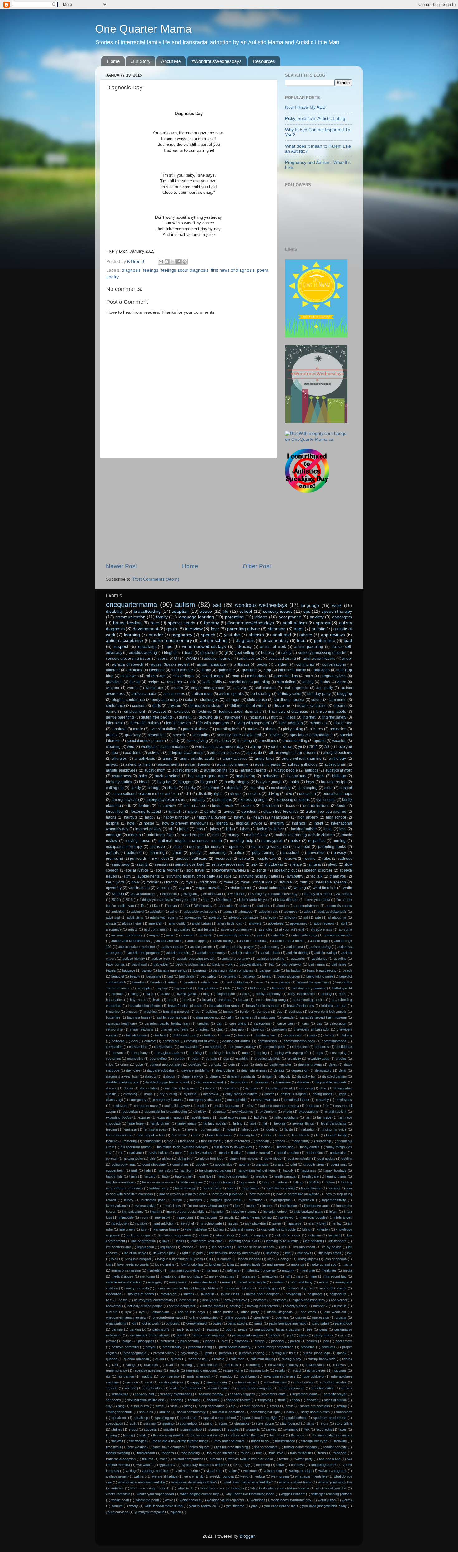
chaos (172, 788)
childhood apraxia (289, 699)
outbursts (173, 1323)
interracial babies (144, 723)
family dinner (160, 1123)
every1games (242, 1111)
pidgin (127, 1341)
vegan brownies (209, 888)
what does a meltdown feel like (141, 1482)
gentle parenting (120, 717)
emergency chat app (205, 1100)
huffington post (153, 1200)
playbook (241, 1341)
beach (347, 970)
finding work (222, 805)
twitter (283, 1459)
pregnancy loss (333, 676)
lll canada (224, 1259)
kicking (218, 1229)
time (135, 882)
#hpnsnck (169, 894)
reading (186, 1365)
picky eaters (323, 1335)
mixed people (213, 676)
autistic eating (324, 953)
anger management (208, 688)
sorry (290, 1412)
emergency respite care (165, 799)
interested (285, 1217)
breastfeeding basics (308, 1000)
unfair (280, 1465)
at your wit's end (291, 929)
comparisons (164, 1047)
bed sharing (260, 694)
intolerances (343, 1217)
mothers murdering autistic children (305, 835)
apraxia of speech (128, 664)
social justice (137, 870)
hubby (128, 1200)
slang (188, 1406)
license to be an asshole (256, 1247)
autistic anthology (302, 764)
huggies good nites (225, 1200)
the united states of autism (332, 1435)
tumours (216, 1459)
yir (300, 747)
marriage (113, 835)
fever (177, 1129)
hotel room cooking (280, 1188)
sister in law (140, 1406)
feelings (150, 270)
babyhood (139, 964)
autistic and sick (178, 953)
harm (133, 1176)
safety (286, 652)
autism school (213, 640)
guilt (134, 1170)
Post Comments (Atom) (156, 579)
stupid (133, 1429)
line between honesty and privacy (234, 1253)
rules (326, 858)
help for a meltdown (121, 1182)
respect (121, 646)
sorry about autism (315, 1412)
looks (327, 829)
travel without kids (256, 882)
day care (133, 1070)
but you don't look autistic (327, 1011)
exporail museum (170, 1117)
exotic (287, 1111)
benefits (138, 982)
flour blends (301, 1135)
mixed (226, 1282)
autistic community (211, 953)
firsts (196, 1135)
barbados (293, 970)
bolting (327, 994)
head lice (204, 1176)
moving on (169, 1294)
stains (223, 1423)
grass (279, 1164)
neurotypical (271, 841)
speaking (147, 646)
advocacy (244, 647)
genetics (248, 811)
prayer (150, 1347)
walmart (140, 1476)
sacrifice (131, 1382)
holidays (257, 717)
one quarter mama (205, 847)
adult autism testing (319, 658)
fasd (253, 1123)
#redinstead (212, 894)
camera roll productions (258, 1017)
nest (109, 1300)
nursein (111, 1312)
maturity (288, 1270)
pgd (290, 1335)
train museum (300, 1453)
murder (156, 634)
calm (229, 1017)
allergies (119, 758)
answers (255, 923)
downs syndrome (312, 705)
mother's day (257, 835)
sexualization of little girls (145, 1400)
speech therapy (337, 611)
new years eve (236, 1300)
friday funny (301, 1141)
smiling (341, 1406)
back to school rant (191, 964)
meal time (308, 1270)
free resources (238, 1141)
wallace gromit (116, 1476)
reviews (290, 858)
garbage (135, 1152)
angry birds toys (229, 923)
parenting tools (227, 729)
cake (189, 699)
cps (226, 1058)
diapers (215, 1076)
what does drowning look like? (194, 1482)
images (267, 1205)
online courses (236, 1317)
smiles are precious (315, 1406)
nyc (128, 1312)
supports (253, 1429)
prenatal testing (200, 1347)
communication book (299, 1041)
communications (334, 1041)
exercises (182, 711)
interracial (114, 723)
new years (210, 1300)
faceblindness (201, 1117)
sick (192, 682)
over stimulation (163, 729)
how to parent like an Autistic (297, 1194)
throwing (340, 1441)
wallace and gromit (332, 1471)
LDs (155, 905)
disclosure (209, 652)
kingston (323, 1229)
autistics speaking (270, 958)
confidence (344, 1047)
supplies (234, 1429)
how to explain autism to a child (182, 1194)
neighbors (315, 1294)
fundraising (285, 1147)
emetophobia (236, 1100)
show (296, 1400)
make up (297, 1264)
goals (171, 628)
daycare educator (160, 1070)
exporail (144, 1117)
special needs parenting (249, 682)
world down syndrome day (291, 1500)
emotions (134, 670)
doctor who (148, 1088)
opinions (236, 847)
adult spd (113, 917)
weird (244, 1476)
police (239, 852)
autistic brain (335, 764)
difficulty (285, 1076)
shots (281, 1400)
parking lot (138, 1329)
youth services (117, 1512)
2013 (129, 900)
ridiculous (339, 1370)
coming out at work (201, 1041)
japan (184, 829)
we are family (193, 1476)
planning (157, 852)
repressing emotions (201, 1370)
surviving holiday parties (259, 876)
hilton (266, 1182)
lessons (187, 1247)
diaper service (192, 1076)
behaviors (271, 776)
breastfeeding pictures (185, 1005)
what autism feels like (311, 1476)
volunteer (250, 1471)
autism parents (201, 947)
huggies (196, 1200)
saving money (217, 1382)
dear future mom (254, 1070)
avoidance (319, 958)
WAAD (191, 658)
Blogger (247, 1536)
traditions (208, 882)
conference (115, 705)
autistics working (143, 652)
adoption (180, 611)
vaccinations (139, 888)
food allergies (183, 670)
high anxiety (307, 817)
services (276, 735)
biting (134, 994)
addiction (156, 911)
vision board (240, 888)
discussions (239, 1082)
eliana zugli (114, 1100)
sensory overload (190, 864)
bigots (319, 776)
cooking (196, 1053)
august (154, 935)
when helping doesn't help (199, 1494)
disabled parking (334, 1076)
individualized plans (308, 1211)
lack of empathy (254, 1235)
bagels (111, 970)
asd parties (182, 929)
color (328, 788)
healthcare (280, 817)
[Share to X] (172, 262)
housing (334, 1188)
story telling (343, 1423)
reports (174, 1370)
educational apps (337, 794)
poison (295, 1341)
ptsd (208, 1353)
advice (305, 634)
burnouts (263, 1011)
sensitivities (120, 1394)
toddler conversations (300, 1447)
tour (259, 1453)
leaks (180, 1241)
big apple (143, 988)
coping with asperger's (291, 1053)
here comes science (157, 1182)
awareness (121, 776)
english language (226, 1105)
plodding (277, 1341)
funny (206, 670)
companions (138, 1047)
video (341, 682)
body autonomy (165, 699)
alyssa (111, 923)
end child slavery (177, 1105)
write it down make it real (164, 1506)
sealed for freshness (185, 1388)
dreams (339, 705)
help (267, 670)
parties (252, 729)
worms (347, 1500)
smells (274, 1406)
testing (128, 1435)
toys (189, 882)
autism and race (168, 941)
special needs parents (145, 741)
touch (245, 1453)
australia (206, 935)
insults (229, 1217)
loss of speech (336, 1259)
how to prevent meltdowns (185, 823)
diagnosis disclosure (206, 705)
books (262, 664)
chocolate (234, 788)
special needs (181, 623)
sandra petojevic (171, 1382)
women (118, 894)
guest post (339, 1164)
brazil (172, 1000)
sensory (161, 864)
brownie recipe (333, 782)
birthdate (278, 988)
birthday (339, 776)
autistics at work (338, 770)
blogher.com (226, 994)
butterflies (113, 1017)
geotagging (338, 1152)
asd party (324, 688)
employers (119, 1105)
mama (347, 1264)
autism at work (273, 647)
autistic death (270, 953)
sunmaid (214, 1429)
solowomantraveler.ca (230, 870)
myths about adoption (262, 1294)
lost (108, 1264)
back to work (222, 964)
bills (228, 988)
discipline (282, 705)
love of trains (164, 1264)
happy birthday (176, 817)
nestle (123, 1300)
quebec (111, 1359)
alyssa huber (132, 923)
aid (305, 917)
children (282, 664)
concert (346, 788)
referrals (231, 1365)
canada (287, 1017)
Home (113, 61)
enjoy (250, 1105)
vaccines (164, 888)
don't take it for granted (180, 1088)
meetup (134, 835)
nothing (235, 1306)
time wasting (137, 1447)
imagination (288, 1205)
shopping (264, 1400)
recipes (154, 682)
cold (134, 1041)
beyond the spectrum (313, 982)
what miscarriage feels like (150, 1488)
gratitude (249, 670)
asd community (155, 929)
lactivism (314, 1235)
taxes (342, 1429)
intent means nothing (256, 1217)
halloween (234, 717)
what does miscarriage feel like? (248, 1482)
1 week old (235, 894)
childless (208, 1035)
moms (323, 1282)
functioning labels (331, 711)
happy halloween (212, 817)
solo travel (195, 870)
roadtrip (146, 1376)
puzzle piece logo (316, 1353)
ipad (348, 640)
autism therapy (267, 764)
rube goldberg (313, 1376)
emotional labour (296, 1100)
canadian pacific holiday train (167, 1023)
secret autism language (254, 1388)
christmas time (266, 1035)
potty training (263, 852)
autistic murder (184, 770)
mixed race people (252, 1282)
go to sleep (273, 1158)
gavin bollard (158, 1152)
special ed (188, 1418)
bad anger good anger (208, 776)
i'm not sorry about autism (208, 1205)
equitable (312, 1105)
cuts (245, 1064)
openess (282, 1317)
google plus (223, 1164)
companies (114, 1047)
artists (132, 929)
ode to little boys (191, 1312)
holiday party (159, 1188)
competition (213, 1047)
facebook (157, 670)
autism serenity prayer (236, 947)
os (134, 1323)
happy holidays (334, 1170)
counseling (135, 1058)
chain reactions (142, 1029)
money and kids (136, 1288)
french (280, 1141)
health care (310, 1176)
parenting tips (286, 676)
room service (170, 1376)
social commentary (191, 1412)
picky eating (293, 729)
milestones (270, 1276)
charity (190, 788)
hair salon (165, 1170)
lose (270, 1259)
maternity (232, 1270)
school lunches (275, 1382)
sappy (195, 1382)
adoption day (268, 911)
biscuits (117, 994)
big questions (208, 988)
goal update (326, 1158)
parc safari (320, 1323)
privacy (340, 852)
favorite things (303, 1123)
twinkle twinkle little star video (250, 1459)
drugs (148, 1094)
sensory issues (278, 611)
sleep (332, 864)
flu (317, 1135)
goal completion (299, 1158)
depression (299, 1070)
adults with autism (164, 917)
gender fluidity (229, 1152)
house (149, 823)
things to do (260, 1441)
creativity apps (318, 1058)
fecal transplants (333, 1123)
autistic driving (297, 953)
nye (142, 1312)
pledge (260, 1341)
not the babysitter (182, 1306)
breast (243, 1000)
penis (323, 1329)
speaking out (285, 870)
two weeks (144, 1465)
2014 (313, 747)
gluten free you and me (326, 811)
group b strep (313, 1164)
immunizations (133, 1211)
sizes (159, 1406)
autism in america (252, 941)
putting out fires (284, 1353)
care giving (237, 1023)
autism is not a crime (287, 941)
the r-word (277, 1435)
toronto (172, 882)
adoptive (290, 911)
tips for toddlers (266, 1447)
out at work (150, 1323)
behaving (229, 976)
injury (144, 1217)
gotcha (244, 1164)
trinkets (147, 1459)
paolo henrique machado (287, 1323)
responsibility (259, 1370)
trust (163, 1459)
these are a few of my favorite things (180, 1441)
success (150, 1429)
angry (167, 758)
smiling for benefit (119, 1412)
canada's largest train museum (323, 1017)
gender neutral (258, 1152)
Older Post (257, 566)
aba (115, 752)
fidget (231, 1129)
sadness (345, 858)
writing (255, 747)
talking (308, 682)
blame (165, 994)
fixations (248, 805)
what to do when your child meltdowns (279, 1488)
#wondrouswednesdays (250, 623)
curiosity (215, 1064)
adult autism (295, 623)
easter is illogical (293, 1094)
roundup (226, 1376)
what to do (185, 1488)
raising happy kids (322, 1359)
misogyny (155, 1282)
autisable (278, 935)
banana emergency (172, 970)
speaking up (164, 1418)
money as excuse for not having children (186, 1288)
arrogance (114, 929)
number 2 (320, 1306)
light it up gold (192, 1253)
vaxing (131, 1471)
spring (207, 1423)
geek (179, 1152)
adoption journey (218, 658)
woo (130, 747)
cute (231, 1064)
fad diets (260, 1117)
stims (310, 1423)
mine (313, 1276)
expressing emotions (292, 799)
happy (150, 817)
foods (341, 805)
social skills (212, 682)
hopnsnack (251, 1188)
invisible (141, 1223)
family (162, 617)
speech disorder (318, 870)
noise (295, 841)
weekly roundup (222, 1476)
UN (185, 905)
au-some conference (127, 935)
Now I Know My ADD (305, 107)
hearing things (336, 1176)
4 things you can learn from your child (168, 900)
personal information (247, 1335)
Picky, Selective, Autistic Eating (315, 118)
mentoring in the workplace (182, 1276)
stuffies (116, 1429)
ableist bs (263, 905)
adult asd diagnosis (332, 911)
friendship (323, 1141)
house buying (311, 1188)
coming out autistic (236, 1041)
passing (213, 1329)
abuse (206, 611)
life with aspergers (213, 723)
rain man (237, 1359)
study (175, 741)
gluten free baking (156, 717)
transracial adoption (121, 1459)
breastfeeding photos (144, 1005)
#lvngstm (190, 894)
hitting (297, 1182)
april (344, 923)
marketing (154, 1270)
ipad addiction (164, 1223)
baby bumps (115, 964)
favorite (279, 1123)
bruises (131, 1011)
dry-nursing (168, 1094)
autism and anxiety (338, 935)
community (305, 664)
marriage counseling (184, 1270)
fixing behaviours (220, 1135)
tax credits (324, 1429)
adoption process (224, 752)
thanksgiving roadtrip (168, 1435)
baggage (128, 970)
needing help (241, 841)
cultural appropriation (166, 1064)
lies (283, 1247)
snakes (164, 1412)
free (170, 1141)
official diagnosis (280, 1312)
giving (166, 1158)
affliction (290, 917)
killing (306, 1229)
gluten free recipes (244, 1158)
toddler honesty (335, 1447)
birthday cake (289, 694)
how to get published (227, 1194)
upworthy (114, 888)
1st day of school (317, 894)
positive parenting (125, 1347)
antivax (112, 764)
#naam (177, 688)
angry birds (264, 758)
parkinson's (161, 1329)
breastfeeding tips (300, 1005)
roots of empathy (200, 1376)
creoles (341, 1058)
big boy (162, 988)
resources (223, 858)
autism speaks (231, 694)
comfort (150, 1041)
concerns (322, 1047)
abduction (226, 905)
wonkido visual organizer (225, 1500)
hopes (231, 1188)
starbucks (242, 1423)
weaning (113, 747)
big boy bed (183, 988)
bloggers (186, 782)
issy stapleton (255, 1223)
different (113, 670)
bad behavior (292, 964)
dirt (188, 794)
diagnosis (131, 270)
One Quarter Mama (143, 28)
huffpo (177, 1200)
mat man (212, 1270)
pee (309, 1329)
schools (112, 1388)
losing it (285, 1259)
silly (109, 1406)
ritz (108, 1376)
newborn (259, 1300)
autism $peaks (197, 764)
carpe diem (286, 1023)
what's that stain (118, 1494)
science (130, 1388)
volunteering (273, 1471)
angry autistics (234, 758)
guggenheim (115, 1170)
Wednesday (203, 905)
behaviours (296, 776)
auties (260, 935)
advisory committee (243, 917)
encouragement (146, 1105)
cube (139, 1064)
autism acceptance (124, 640)
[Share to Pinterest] (184, 262)
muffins (188, 1294)
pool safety (344, 1341)
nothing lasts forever (262, 1306)
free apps (187, 1141)
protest (111, 735)
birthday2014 (342, 988)
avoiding (340, 958)
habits (111, 817)
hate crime (183, 1176)
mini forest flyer (161, 835)
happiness (308, 1170)
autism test (294, 947)
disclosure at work (210, 1082)
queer (159, 1359)
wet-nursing (280, 1476)
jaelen (276, 1223)
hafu (147, 1170)
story (324, 1423)
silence (296, 864)
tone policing (190, 1453)
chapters (202, 1029)
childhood (211, 788)
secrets (179, 735)
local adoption (291, 723)
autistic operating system (196, 958)
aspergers (342, 617)
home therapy (185, 1188)
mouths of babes (141, 1294)
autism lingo (319, 941)
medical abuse (123, 1276)
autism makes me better (136, 947)
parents (112, 852)
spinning (149, 1423)
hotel (131, 823)
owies (217, 1323)
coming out (171, 1041)
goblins (346, 1158)
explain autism (336, 1111)
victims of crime (188, 1471)
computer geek (274, 1047)
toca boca (222, 741)
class (313, 1035)
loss (342, 829)
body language (269, 782)
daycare (174, 705)
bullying (211, 1011)
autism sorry (270, 947)
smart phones (252, 1406)
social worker (167, 870)
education (307, 794)
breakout (224, 1000)
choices (242, 1035)
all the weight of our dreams (292, 752)
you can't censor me (280, 1506)
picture (111, 1341)
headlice (261, 1176)
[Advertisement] (188, 510)
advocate (254, 752)
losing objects (308, 1259)
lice (202, 1247)
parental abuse (195, 729)
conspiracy (139, 1053)
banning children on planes (233, 970)
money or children (238, 1288)
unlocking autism (323, 1465)
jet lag (337, 1223)
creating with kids (268, 1058)
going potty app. (124, 1164)
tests (143, 1435)
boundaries (114, 1000)
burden (245, 1011)
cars (305, 1023)
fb (129, 805)
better (259, 982)
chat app (237, 1029)
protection (338, 729)
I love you (344, 747)
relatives (339, 1365)
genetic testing (288, 1152)
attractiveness (321, 929)
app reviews (333, 634)
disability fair (306, 1076)
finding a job (194, 805)
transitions (267, 741)
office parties (223, 1312)
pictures (316, 729)
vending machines (155, 1471)
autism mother (173, 947)
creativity (294, 1058)
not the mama (212, 1306)
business (295, 1011)
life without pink (164, 1253)
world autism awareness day (219, 747)
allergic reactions (337, 752)
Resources (264, 61)
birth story (257, 988)
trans (322, 1453)
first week (179, 1135)
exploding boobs (118, 1117)
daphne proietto (310, 1064)
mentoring (147, 1276)
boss (342, 994)
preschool (291, 852)
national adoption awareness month (190, 841)
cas (319, 1023)
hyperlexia (306, 1200)
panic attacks (238, 1323)
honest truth (212, 1188)
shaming (194, 1400)
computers (300, 1047)
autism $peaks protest (170, 664)
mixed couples (193, 835)
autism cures (174, 694)
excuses (160, 711)
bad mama (316, 964)
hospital (112, 823)
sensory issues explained (239, 735)
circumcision (292, 1035)
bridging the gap (333, 1005)
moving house (137, 841)
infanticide (126, 1217)
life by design (331, 1247)
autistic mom (154, 770)
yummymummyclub (149, 1512)
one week (308, 1312)
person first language (209, 1335)
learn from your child (206, 1241)
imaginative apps (317, 1205)
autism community (232, 764)
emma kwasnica (265, 1100)
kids (229, 829)
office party (250, 1312)
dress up (306, 1088)
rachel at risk (198, 1359)
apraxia (323, 623)
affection (271, 917)
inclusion (217, 1211)
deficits (279, 1070)
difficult (267, 1076)
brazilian (189, 1000)
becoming (153, 976)
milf (287, 1276)
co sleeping (281, 788)
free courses (211, 1141)
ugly (247, 1465)
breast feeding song (270, 1000)
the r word (115, 882)
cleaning (257, 788)
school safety (303, 1382)
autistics (311, 770)
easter (269, 1094)
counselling (158, 1058)
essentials (130, 1111)
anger (347, 658)
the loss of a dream (205, 1435)
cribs (109, 1064)
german (111, 1158)
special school (295, 1418)
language (310, 605)
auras (170, 935)
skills (174, 1406)
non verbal (339, 1300)
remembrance (116, 1370)
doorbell (211, 1088)
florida (267, 1135)
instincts (299, 823)
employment (134, 711)
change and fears (174, 1029)
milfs (299, 1276)
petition (275, 1335)
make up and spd (323, 1264)
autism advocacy (304, 935)
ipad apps (321, 670)
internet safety (334, 717)
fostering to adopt (146, 811)
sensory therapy (210, 1394)
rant (115, 1365)
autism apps (196, 941)
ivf (170, 829)
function (264, 1147)
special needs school (219, 1418)
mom (236, 676)
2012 (115, 900)
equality (198, 799)
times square (199, 1447)
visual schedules (272, 888)
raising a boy (291, 1359)
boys (310, 782)
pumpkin (225, 1353)
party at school (188, 1329)
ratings (131, 1365)
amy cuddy (177, 923)
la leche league (138, 1235)
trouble (286, 882)
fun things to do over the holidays (182, 1147)
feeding (111, 1129)
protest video (163, 1353)
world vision (327, 1500)
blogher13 (209, 782)
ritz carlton (126, 1376)
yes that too (235, 1506)
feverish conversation (203, 1129)
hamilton (186, 1170)
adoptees (245, 911)
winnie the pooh (147, 1500)
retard (296, 1370)
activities (117, 911)
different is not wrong (249, 705)
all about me (337, 917)
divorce (111, 1088)
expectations (308, 1111)
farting (237, 1123)
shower (312, 1400)
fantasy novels (214, 1123)
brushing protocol (176, 1011)
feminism (130, 1129)
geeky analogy (201, 1152)
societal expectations (228, 1412)
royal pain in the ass (280, 1376)
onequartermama (131, 604)
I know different (286, 900)
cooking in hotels (222, 1053)
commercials (267, 1041)
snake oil (146, 1412)
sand (148, 1382)
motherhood (257, 676)
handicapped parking (215, 1170)
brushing (150, 1011)
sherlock (213, 1400)
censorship (114, 1029)
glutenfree (226, 670)
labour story (225, 1235)
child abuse (257, 699)
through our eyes (314, 1441)
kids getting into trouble (278, 1229)
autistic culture (242, 953)
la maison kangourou (174, 1235)
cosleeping (338, 1053)
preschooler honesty (234, 1347)
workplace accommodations (164, 747)
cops (319, 1053)
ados (307, 911)
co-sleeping (307, 788)
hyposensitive (145, 1205)
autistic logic (160, 958)
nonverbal (113, 1306)
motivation (113, 1294)
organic (341, 1317)
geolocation (314, 1152)
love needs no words (133, 1264)
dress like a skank (279, 1088)
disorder (303, 1082)
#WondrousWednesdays (217, 61)
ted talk (316, 876)
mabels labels (250, 1264)
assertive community (236, 929)
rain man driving (263, 1359)
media (347, 1270)
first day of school (151, 1135)
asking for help (138, 764)
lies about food (304, 1247)
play (225, 1341)
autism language (211, 664)
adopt (227, 911)
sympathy (295, 876)
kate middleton (196, 1229)
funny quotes (310, 1147)
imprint (155, 1211)
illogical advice (249, 823)
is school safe (211, 1223)
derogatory (323, 1070)
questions (114, 682)
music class (230, 1294)
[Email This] (161, 262)
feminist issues (155, 1129)
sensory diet (144, 1394)
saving (142, 864)
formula (111, 1141)
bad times (339, 964)
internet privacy (148, 829)
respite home (233, 1370)
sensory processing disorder (322, 652)
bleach (144, 782)
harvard (149, 1176)
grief (293, 1164)
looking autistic (304, 829)
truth (303, 882)
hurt (274, 717)
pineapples (146, 1341)
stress (163, 658)
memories (318, 723)
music (138, 729)
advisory (215, 917)
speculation (114, 1423)
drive (323, 1088)
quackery (133, 735)
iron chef (187, 1223)
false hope (136, 1123)
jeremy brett (317, 1223)
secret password (291, 1388)
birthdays (241, 664)
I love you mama (317, 900)
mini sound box (334, 1276)
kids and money (242, 1229)
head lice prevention (233, 1176)
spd (307, 611)
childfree (159, 1035)
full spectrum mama (135, 1147)
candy (136, 788)
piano (303, 1335)
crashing (241, 1058)
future (192, 811)
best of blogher (237, 982)
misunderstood (204, 1282)
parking (117, 1329)
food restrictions (315, 805)
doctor (128, 1088)
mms (216, 835)
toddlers (168, 1453)
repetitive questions (148, 1370)
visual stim (214, 1471)
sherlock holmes (238, 1400)
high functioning (221, 1182)
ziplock (175, 1512)
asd (217, 605)
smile (289, 1406)
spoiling (168, 1423)
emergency (137, 1100)
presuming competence (275, 1347)
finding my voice (334, 1129)
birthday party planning (309, 988)
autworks (298, 958)
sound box (344, 1412)
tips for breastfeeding (232, 1447)
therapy (211, 623)
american (155, 923)
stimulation (286, 682)
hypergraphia (280, 1200)
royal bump (248, 1376)
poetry (112, 276)
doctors (254, 794)
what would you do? (331, 1488)
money (233, 835)
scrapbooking (153, 1388)
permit (181, 1335)
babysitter (161, 964)
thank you (338, 876)
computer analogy (242, 1047)
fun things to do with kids (233, 1147)
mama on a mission (126, 1270)
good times (180, 1164)
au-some (345, 929)
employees (344, 1100)
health (258, 817)
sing (121, 1406)
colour (316, 699)
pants (258, 1323)
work (336, 605)
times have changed (168, 1447)
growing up (208, 717)
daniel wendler (280, 1064)
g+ (120, 1152)
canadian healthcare (121, 1023)
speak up (141, 1418)
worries (117, 1506)
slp (233, 1406)
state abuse (265, 1423)
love (215, 628)
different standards (241, 1076)
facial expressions (233, 1117)
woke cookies (190, 1500)
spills (133, 1423)
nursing (339, 841)
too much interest (220, 1453)
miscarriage (156, 676)
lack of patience (270, 829)
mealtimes (329, 1270)
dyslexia (190, 1094)
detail (342, 1070)
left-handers (337, 1241)
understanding (295, 741)
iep (237, 1205)
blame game (186, 994)
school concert (245, 1382)
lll (210, 1259)
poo (326, 1341)
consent (118, 1053)
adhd (173, 911)
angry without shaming (302, 758)
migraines (248, 1276)
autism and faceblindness (130, 941)
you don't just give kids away (324, 1506)
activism (155, 752)
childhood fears (184, 1035)
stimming (277, 628)
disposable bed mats (331, 1082)
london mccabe (249, 1259)
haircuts (130, 817)
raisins (347, 1359)
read (169, 1365)
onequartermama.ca (168, 1317)
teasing (111, 1435)
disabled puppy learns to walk (167, 1082)
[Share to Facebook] (178, 262)
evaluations (222, 799)
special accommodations (311, 735)
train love (276, 1453)
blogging (344, 694)
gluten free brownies (280, 811)
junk (144, 1229)
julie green (127, 1229)
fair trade (324, 1117)
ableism (256, 634)
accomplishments (339, 905)
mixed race (342, 723)
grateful (185, 717)
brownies (113, 1011)
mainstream (276, 1264)
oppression (320, 1317)
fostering (130, 1141)
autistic (318, 628)
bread (206, 1000)
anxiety (317, 617)
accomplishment (307, 905)
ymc (254, 1506)
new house (187, 1300)
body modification (301, 994)
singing (315, 864)
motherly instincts (333, 1288)
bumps (228, 1011)
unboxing (263, 1465)
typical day (167, 1465)
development (145, 628)
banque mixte (270, 970)
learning (132, 634)
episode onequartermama (279, 1105)
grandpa (262, 1164)
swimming (290, 1429)
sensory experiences (176, 1394)
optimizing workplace (269, 847)
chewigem (279, 1029)
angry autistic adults (197, 758)
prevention (317, 852)
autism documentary (171, 640)
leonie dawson (178, 723)
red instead (208, 1365)
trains (325, 682)
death (188, 652)
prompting (114, 858)
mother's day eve (300, 1288)
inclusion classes (244, 1211)
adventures (193, 917)
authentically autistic (234, 935)
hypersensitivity (334, 1200)
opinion (300, 1317)
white (347, 888)
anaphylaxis (144, 758)
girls (153, 1158)
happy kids (114, 1176)
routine (310, 858)
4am (206, 900)
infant (333, 1211)
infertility (277, 823)
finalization (307, 1129)
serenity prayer (335, 1394)
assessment (168, 764)
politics (312, 1341)
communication (131, 617)
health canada (284, 1176)
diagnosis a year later (122, 1076)
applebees (276, 923)
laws (165, 1241)
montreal (119, 729)
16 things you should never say (274, 894)
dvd (289, 794)
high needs (247, 1182)
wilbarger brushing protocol (331, 1494)
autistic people (285, 770)
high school (336, 817)
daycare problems (195, 1070)
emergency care (125, 799)
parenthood (343, 1323)
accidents (133, 752)
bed (170, 976)
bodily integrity (237, 782)
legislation (167, 1247)
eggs (342, 1094)
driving (273, 794)
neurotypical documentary (153, 1300)
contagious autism (169, 1053)
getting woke (133, 1158)
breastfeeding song (224, 1005)
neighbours (338, 1294)
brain (156, 1000)
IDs (143, 905)
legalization (145, 1247)
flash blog (270, 805)
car (219, 1023)
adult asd (282, 634)
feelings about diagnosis (184, 270)
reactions (151, 1365)
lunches (215, 1264)
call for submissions (172, 1017)
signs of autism (335, 1400)
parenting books (332, 847)
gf (226, 652)
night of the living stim (309, 1300)
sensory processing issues (128, 658)
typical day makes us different (204, 1465)
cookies (138, 705)
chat (219, 1029)
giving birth (185, 1158)
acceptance (290, 617)
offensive (157, 847)
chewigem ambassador (312, 1029)
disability (114, 611)
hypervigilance (117, 1205)
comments (337, 699)
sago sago (121, 864)
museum (207, 1294)
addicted (137, 911)
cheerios (257, 1029)
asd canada (265, 688)
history (282, 1182)
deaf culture (225, 1070)
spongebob (188, 1423)
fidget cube (249, 1129)
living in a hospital (138, 1259)
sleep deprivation (211, 1406)
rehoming (253, 1365)
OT (176, 658)
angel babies (201, 923)
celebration (338, 1023)
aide (318, 917)
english (202, 1105)
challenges (209, 699)
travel (228, 882)
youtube (232, 634)
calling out (115, 788)
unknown (298, 1465)
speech (208, 634)
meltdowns (129, 676)
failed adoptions (286, 1117)
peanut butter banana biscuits (277, 1329)
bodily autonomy (268, 994)
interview (194, 628)
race (154, 623)
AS (326, 747)
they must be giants (230, 1441)
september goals (304, 1394)
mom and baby (301, 1282)
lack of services (287, 1235)
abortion (282, 905)
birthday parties (119, 782)
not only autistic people (144, 1306)
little (288, 1253)
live (349, 1253)
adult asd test (250, 658)
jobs (199, 829)
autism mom (202, 694)
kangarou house (166, 1229)
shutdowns (274, 864)
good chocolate (154, 1164)
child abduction (135, 1035)
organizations (116, 1323)
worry (133, 1506)
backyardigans (251, 964)
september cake (273, 1394)
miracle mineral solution (123, 1282)
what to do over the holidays (222, 1488)
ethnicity (199, 1111)
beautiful (117, 976)
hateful (240, 817)
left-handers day (118, 1247)
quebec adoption (136, 1359)
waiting (300, 888)
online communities (203, 1317)
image (250, 1205)
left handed (313, 1241)
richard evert (316, 1370)
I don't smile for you (254, 900)
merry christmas (221, 1276)
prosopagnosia (135, 1353)
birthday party (318, 694)
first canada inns (118, 1135)
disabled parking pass (122, 1082)
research (174, 682)
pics (343, 1335)
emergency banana (168, 1100)
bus (279, 1011)
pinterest (167, 1341)
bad (271, 964)
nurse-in (340, 1306)
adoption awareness (186, 752)
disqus (235, 794)
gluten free (324, 640)
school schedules (333, 1382)
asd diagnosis (296, 688)
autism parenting (308, 647)
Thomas (171, 905)
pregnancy (181, 634)
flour (282, 1135)
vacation (339, 741)
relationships (315, 1365)
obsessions (161, 1312)
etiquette (219, 1111)
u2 (235, 1465)
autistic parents (253, 770)
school (245, 611)
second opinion (219, 1388)
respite (244, 858)
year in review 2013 (204, 1506)
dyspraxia (210, 1094)
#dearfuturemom (143, 894)
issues (233, 1223)
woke (169, 1500)
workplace (154, 688)
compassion (189, 1047)
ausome (187, 935)
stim (127, 876)
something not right (265, 1412)
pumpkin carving (252, 1353)
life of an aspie (135, 1253)
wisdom (112, 688)
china (226, 1035)
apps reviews (324, 923)
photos (270, 729)
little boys (304, 1253)
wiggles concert (293, 1494)
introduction (120, 1223)
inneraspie (162, 1217)
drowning (130, 1094)
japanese (294, 1223)
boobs (294, 782)
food (301, 640)
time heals (113, 1447)
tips (168, 646)
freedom (262, 1141)
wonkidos (258, 1500)
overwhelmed (196, 1323)
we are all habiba (164, 1476)
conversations (334, 664)
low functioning (192, 1264)
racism (135, 682)
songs (261, 870)
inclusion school (275, 1211)
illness (290, 717)
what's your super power (155, 1494)
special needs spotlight (259, 1418)
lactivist (334, 1235)
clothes (328, 1035)
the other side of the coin (244, 1435)
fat (265, 1123)
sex (254, 864)
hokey (330, 1182)
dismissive (283, 1082)
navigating (293, 1294)
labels (245, 829)
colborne (118, 1041)
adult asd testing (282, 658)
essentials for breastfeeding (166, 1111)
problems (308, 1347)
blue (245, 994)
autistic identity (133, 958)
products (328, 1347)
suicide (168, 1429)
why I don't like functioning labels (250, 1494)
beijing (266, 976)
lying (230, 1264)
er (327, 1105)
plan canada (189, 1341)
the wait (117, 1441)
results (280, 1370)
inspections (185, 1217)
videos (261, 617)
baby (143, 776)
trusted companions (188, 1459)
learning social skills (244, 1241)
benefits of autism (163, 982)
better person (280, 982)
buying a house (138, 1017)
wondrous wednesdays (261, 605)
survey (271, 1429)
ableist (244, 905)
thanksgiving (197, 741)
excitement (268, 1111)
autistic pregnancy (236, 958)
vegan (184, 888)
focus (290, 805)
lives (114, 1259)
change (154, 788)
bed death (186, 976)
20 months (344, 894)
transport (339, 1453)
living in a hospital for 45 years (180, 1259)
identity (222, 823)
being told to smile (319, 976)
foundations (152, 1141)
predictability (172, 1347)
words (132, 688)
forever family (336, 1135)
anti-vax (240, 688)
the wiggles (137, 1441)
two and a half (329, 1459)
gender (210, 811)
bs (197, 1011)
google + (202, 1164)
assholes (266, 929)
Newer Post (121, 566)
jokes (214, 829)
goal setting (244, 652)
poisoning (217, 852)
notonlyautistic (295, 1306)
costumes (113, 1058)
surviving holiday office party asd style (198, 876)
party (309, 676)
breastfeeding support (263, 1005)
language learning (196, 617)
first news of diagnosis (233, 270)
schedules (156, 735)
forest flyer (115, 811)
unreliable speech (330, 882)
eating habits (322, 1094)
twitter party (303, 1459)
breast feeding (127, 623)
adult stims (135, 917)
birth (240, 988)
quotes (176, 1359)
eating (111, 711)
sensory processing (228, 864)
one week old (335, 1312)
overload (302, 847)
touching (244, 741)
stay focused (290, 1423)
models (277, 1282)
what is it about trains (295, 1482)
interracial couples (313, 1217)
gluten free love (211, 1158)
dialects (150, 1076)
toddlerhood (146, 1453)
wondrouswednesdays (204, 646)
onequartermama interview (126, 1317)
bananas (200, 970)
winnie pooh (120, 1500)
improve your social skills (185, 1211)
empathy (322, 1100)
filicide (288, 1129)
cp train (211, 1058)
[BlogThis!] (167, 262)
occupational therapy (124, 847)
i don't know (172, 1205)
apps (298, 628)
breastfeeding (147, 611)
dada (259, 1064)
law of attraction (143, 1241)
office (177, 847)
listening (272, 1253)
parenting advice (243, 628)
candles (203, 1023)
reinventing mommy (283, 1365)
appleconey (299, 923)
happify (288, 1170)
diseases (261, 1082)
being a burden (289, 976)
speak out (119, 1418)
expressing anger (253, 799)
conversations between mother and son (145, 794)
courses (179, 1058)
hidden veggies (191, 1182)
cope (246, 1053)
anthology (337, 758)
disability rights (210, 794)
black (150, 994)
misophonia (177, 1282)
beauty (135, 976)
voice (233, 1471)
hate (165, 1176)
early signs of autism (241, 1094)
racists (219, 1359)
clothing (346, 1035)
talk (307, 1429)
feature (144, 805)
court (195, 1058)
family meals (186, 1123)
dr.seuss (251, 1088)
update (320, 741)
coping (262, 1053)
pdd (228, 1329)
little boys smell (329, 1253)
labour (203, 1235)
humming (255, 1200)
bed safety (209, 976)
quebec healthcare (192, 858)
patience (134, 852)
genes (229, 811)
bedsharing (245, 776)
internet (309, 717)
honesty (267, 652)
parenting (234, 617)
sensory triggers (242, 1394)
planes (210, 1341)
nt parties (316, 841)
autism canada (143, 694)
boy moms (138, 1000)
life (225, 611)
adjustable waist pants (200, 911)
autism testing (320, 947)
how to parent (260, 1194)
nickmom (279, 1300)
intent (318, 823)
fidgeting (271, 1129)
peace (242, 1329)
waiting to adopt (300, 1471)
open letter (261, 1317)
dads (156, 705)
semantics (201, 735)
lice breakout (221, 1247)
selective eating (322, 1388)
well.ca (260, 1476)
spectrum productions (329, 1418)
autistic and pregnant (144, 953)
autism (185, 604)
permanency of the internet (149, 1335)
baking (147, 970)
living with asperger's (254, 723)
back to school (167, 776)
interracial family (292, 670)
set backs (113, 1400)
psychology (189, 1353)
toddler (153, 882)
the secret (298, 1435)
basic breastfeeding (321, 970)
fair (307, 1117)
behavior (249, 976)
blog (206, 994)
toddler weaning (118, 1453)
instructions (209, 1217)
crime (124, 1064)
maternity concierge (260, 1270)
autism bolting (222, 941)
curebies (195, 1064)
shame (176, 1400)
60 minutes (224, 900)
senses (346, 1388)
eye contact (326, 799)
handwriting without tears (257, 1170)
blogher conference (128, 699)
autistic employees (121, 770)
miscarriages (183, 676)
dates (333, 1064)
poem (262, 270)
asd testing (205, 929)
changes (233, 699)
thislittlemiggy (285, 1441)
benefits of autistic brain (201, 982)
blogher (170, 652)
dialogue (169, 1076)
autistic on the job (219, 770)
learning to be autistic (282, 1241)
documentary (276, 640)
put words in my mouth (149, 858)
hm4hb (314, 1182)
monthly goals (269, 1288)
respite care (267, 858)
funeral (174, 811)
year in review (280, 747)
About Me (171, 61)
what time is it (324, 888)
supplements (149, 876)
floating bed (248, 1135)
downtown (231, 1088)
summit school (191, 1429)
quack (341, 1353)
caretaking (262, 1023)
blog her (164, 782)
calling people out (206, 1017)
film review (167, 805)
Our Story (140, 61)
